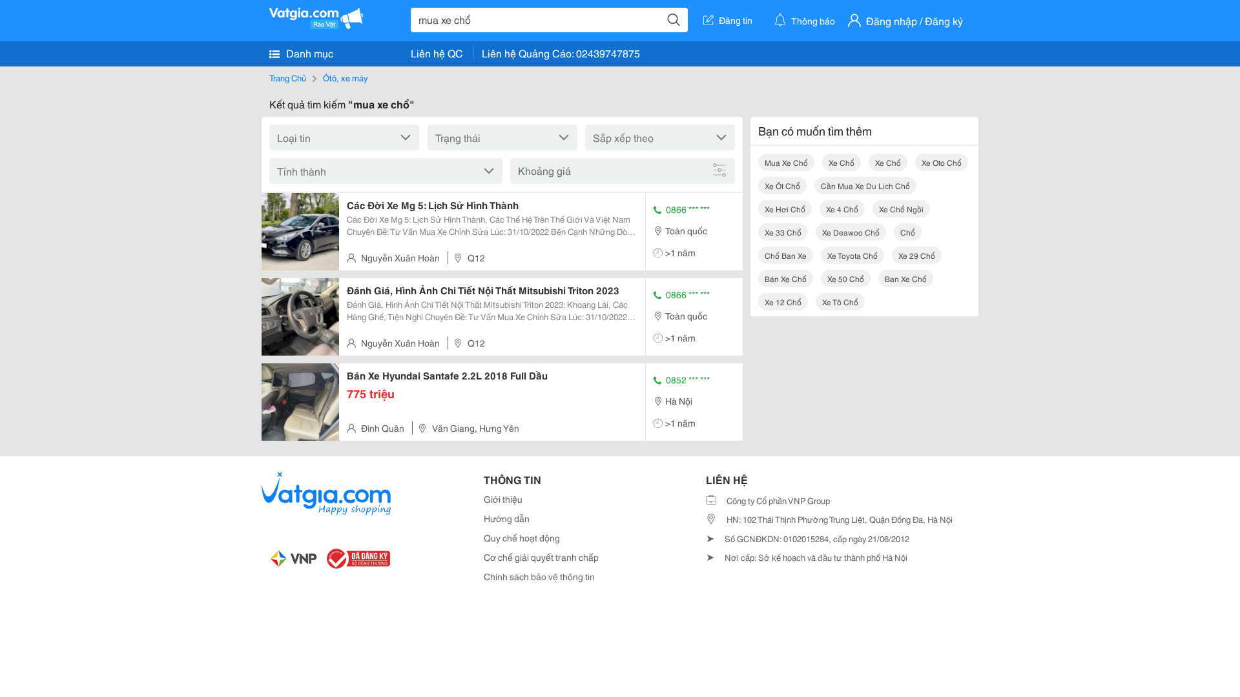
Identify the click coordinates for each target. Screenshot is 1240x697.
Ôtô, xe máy (345, 77)
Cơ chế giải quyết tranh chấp (541, 557)
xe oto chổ (942, 162)
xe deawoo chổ (851, 232)
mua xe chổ (786, 162)
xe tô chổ (840, 301)
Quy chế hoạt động (522, 537)
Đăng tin (735, 20)
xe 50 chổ (845, 278)
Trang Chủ (287, 77)
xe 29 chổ (916, 255)
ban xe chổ (906, 278)
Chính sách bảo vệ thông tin (539, 576)
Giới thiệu (503, 498)
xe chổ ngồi (901, 208)
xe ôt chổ (782, 185)
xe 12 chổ (783, 301)
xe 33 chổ (783, 232)
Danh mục (308, 52)
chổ (907, 232)
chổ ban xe (786, 255)
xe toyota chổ (852, 255)
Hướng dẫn (507, 518)
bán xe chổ (786, 278)
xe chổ (841, 162)
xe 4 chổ (842, 208)
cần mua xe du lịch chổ (865, 185)
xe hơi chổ (785, 208)
